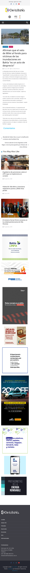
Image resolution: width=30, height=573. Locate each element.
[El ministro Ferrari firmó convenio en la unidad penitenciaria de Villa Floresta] (15, 200)
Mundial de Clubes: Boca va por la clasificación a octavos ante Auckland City (16, 138)
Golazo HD (3, 522)
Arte (2, 535)
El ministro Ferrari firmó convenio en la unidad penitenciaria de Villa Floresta (15, 222)
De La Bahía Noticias (15, 68)
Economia (3, 532)
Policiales (3, 526)
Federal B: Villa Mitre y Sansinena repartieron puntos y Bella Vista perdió (14, 188)
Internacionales (5, 538)
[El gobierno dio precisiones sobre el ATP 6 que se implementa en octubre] (15, 156)
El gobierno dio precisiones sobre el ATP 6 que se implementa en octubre (15, 174)
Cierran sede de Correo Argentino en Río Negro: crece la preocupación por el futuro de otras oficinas (14, 145)
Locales (10, 46)
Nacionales (4, 529)
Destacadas (5, 46)
